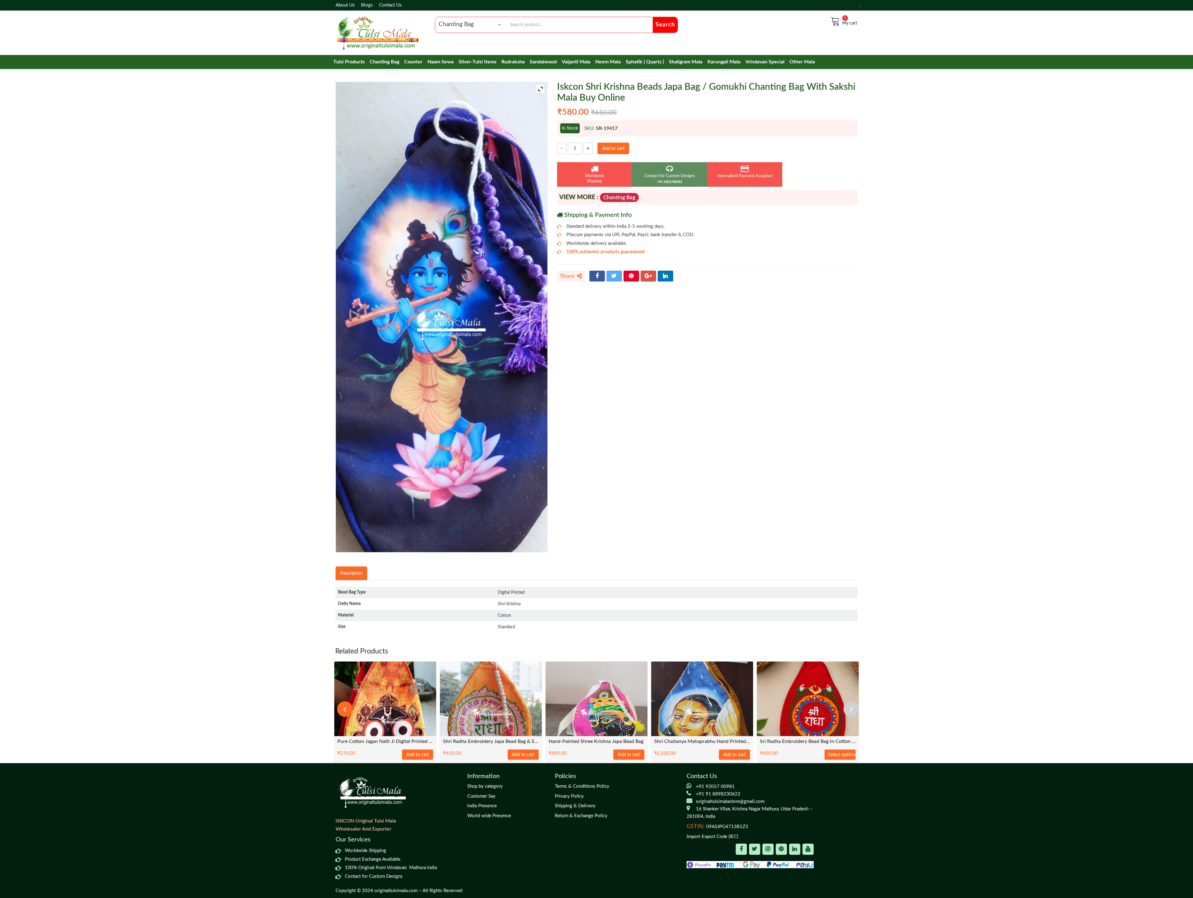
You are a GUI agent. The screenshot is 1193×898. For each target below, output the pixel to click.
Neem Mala (608, 61)
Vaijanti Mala (576, 61)
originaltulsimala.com (396, 890)
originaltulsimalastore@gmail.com (730, 801)
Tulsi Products (349, 61)
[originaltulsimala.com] (377, 32)
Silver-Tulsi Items (477, 61)
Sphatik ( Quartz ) (645, 61)
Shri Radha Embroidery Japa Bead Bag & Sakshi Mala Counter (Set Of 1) (491, 741)
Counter (413, 61)
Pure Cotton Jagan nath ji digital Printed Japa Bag (385, 741)
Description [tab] (351, 573)
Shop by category (485, 786)
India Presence (482, 806)
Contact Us (390, 5)
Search (665, 25)
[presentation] (345, 709)
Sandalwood (543, 61)
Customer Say (481, 796)
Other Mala (802, 61)
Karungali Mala (723, 61)
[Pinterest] (631, 276)
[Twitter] (614, 276)
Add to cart (613, 148)
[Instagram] (768, 849)
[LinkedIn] (665, 276)
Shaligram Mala (685, 61)
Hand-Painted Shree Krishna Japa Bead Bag (596, 741)
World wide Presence (489, 815)
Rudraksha (513, 61)
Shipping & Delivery (575, 806)
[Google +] (648, 276)
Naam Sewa (440, 61)
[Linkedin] (794, 849)
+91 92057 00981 (715, 786)
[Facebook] (597, 276)
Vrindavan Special (764, 61)
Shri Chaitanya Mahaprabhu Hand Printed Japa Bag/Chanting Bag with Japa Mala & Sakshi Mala (702, 741)
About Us (345, 5)
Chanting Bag (384, 61)
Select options (842, 754)
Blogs (367, 5)
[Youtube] (808, 849)
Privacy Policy (569, 796)
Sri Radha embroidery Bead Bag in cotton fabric (808, 741)
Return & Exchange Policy (581, 815)
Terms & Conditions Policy (582, 786)
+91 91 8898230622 (718, 794)
